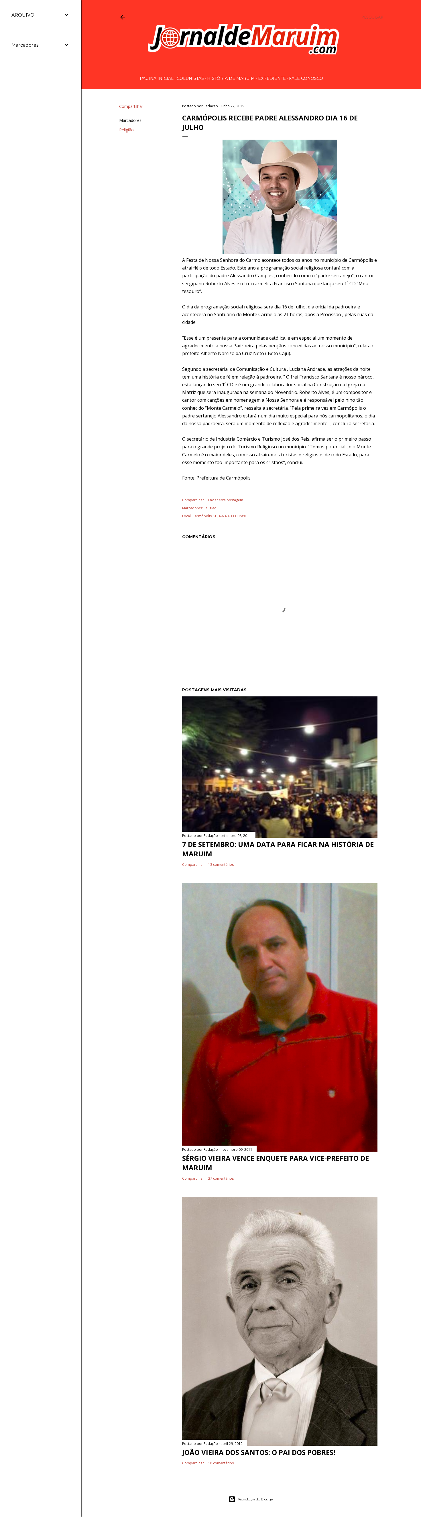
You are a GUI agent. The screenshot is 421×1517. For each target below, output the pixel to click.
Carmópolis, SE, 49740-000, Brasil (219, 516)
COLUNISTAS (190, 78)
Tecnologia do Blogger (256, 1499)
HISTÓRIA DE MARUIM (231, 78)
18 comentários (221, 864)
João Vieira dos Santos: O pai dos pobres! (258, 1452)
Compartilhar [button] (131, 106)
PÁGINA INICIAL (157, 78)
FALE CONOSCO (306, 78)
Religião (126, 129)
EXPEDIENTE (272, 78)
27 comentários (221, 1178)
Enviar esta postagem (225, 500)
